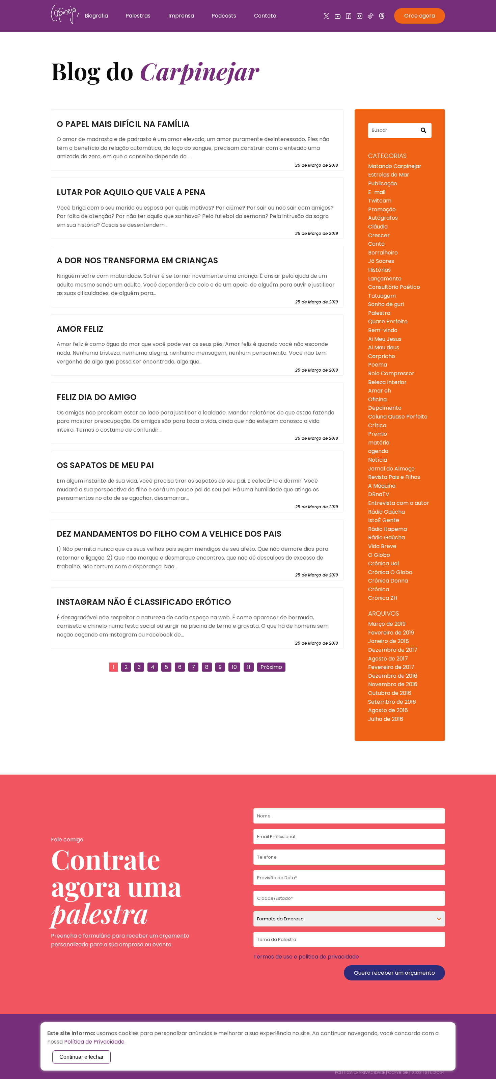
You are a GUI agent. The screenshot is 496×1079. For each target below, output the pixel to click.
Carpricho (381, 356)
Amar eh (379, 391)
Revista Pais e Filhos (394, 477)
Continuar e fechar (81, 1057)
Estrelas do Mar (388, 175)
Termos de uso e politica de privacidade (306, 957)
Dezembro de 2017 (392, 650)
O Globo (379, 555)
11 (248, 667)
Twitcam (379, 201)
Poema (377, 365)
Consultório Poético (394, 287)
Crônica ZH (382, 598)
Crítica (377, 425)
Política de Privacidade (360, 1072)
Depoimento (385, 408)
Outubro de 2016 (389, 693)
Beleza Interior (387, 382)
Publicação (382, 183)
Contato (265, 16)
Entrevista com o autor (398, 503)
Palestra (379, 313)
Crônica (378, 589)
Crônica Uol (383, 563)
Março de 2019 (387, 624)
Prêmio (377, 434)
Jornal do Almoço (391, 469)
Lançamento (385, 278)
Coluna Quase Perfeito (398, 417)
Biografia (96, 16)
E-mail (376, 192)
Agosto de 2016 (388, 710)
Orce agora (419, 16)
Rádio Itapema (387, 529)
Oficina (377, 399)
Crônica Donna (388, 581)
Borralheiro (383, 253)
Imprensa (181, 16)
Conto (376, 244)
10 (234, 667)
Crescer (379, 235)
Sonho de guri (386, 304)
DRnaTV (378, 494)
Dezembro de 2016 (392, 676)
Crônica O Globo (390, 572)
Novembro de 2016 (392, 684)
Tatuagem (382, 296)
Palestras (138, 16)
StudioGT (435, 1072)
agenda (378, 451)
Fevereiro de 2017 (391, 667)
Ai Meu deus (383, 347)
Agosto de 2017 (388, 659)
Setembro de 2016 (392, 702)
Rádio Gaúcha (386, 512)
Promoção (382, 209)
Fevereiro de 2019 (391, 633)
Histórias (379, 270)
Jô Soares (381, 261)
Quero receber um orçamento (394, 973)
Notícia (377, 460)
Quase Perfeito (388, 321)
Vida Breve (382, 546)
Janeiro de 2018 (388, 641)
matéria (378, 443)
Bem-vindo (382, 330)
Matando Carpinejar (394, 166)
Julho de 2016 (385, 719)
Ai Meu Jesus (385, 339)
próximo (271, 667)
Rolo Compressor (391, 373)
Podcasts (224, 16)
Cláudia (378, 227)
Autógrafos (383, 218)
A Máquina (381, 486)
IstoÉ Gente (383, 520)
